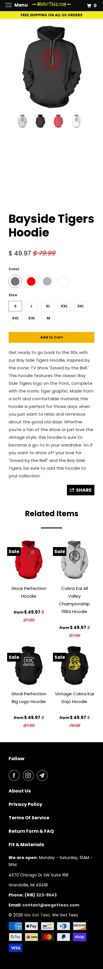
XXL (64, 306)
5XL (31, 318)
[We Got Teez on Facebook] (15, 775)
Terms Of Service (29, 817)
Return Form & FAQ (31, 831)
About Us (20, 791)
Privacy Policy (25, 804)
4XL (15, 318)
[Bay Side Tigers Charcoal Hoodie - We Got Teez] (51, 67)
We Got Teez (37, 915)
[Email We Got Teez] (43, 775)
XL (48, 306)
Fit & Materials (26, 844)
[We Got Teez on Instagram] (29, 775)
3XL (80, 306)
